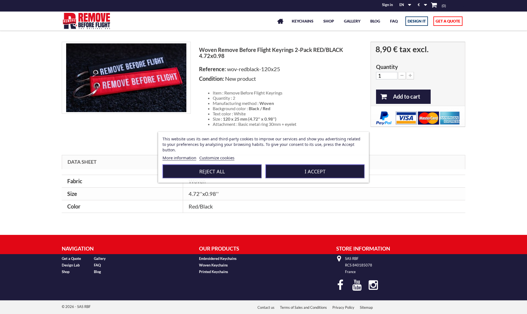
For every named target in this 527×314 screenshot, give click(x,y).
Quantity (387, 66)
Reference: (212, 69)
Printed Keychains (213, 271)
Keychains (302, 21)
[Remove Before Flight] (86, 21)
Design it (417, 21)
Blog (375, 21)
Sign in (387, 4)
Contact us (265, 307)
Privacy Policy (343, 307)
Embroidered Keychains (218, 258)
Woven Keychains (213, 265)
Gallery (352, 21)
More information (179, 157)
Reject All (212, 171)
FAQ (394, 21)
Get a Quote (448, 21)
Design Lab (71, 265)
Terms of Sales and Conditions (303, 307)
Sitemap (366, 307)
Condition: (211, 78)
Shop (328, 21)
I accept (315, 171)
